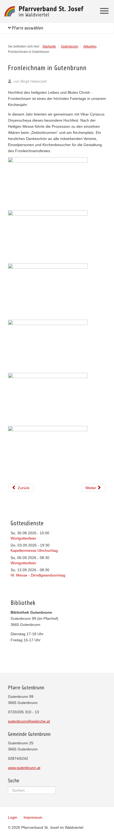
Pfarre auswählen (27, 28)
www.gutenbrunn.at (24, 768)
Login (12, 817)
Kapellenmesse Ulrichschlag (34, 550)
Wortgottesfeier (23, 538)
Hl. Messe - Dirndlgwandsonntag (38, 575)
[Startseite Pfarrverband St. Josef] (44, 11)
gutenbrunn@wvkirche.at (29, 721)
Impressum (33, 817)
